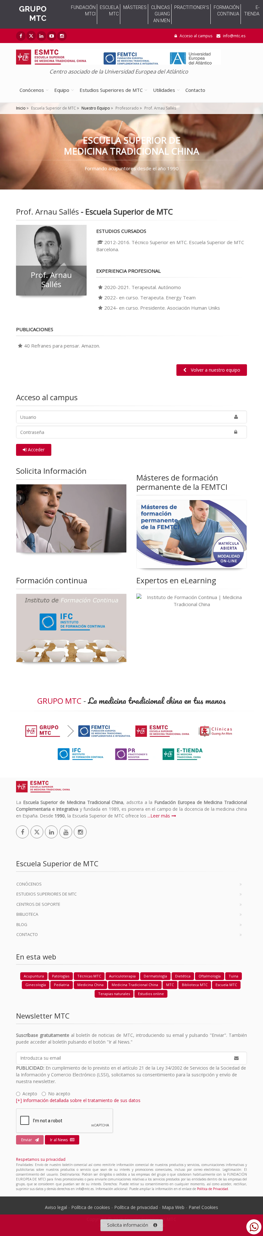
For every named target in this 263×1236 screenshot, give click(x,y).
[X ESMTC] (31, 35)
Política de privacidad (136, 1207)
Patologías (60, 976)
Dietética (183, 976)
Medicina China (90, 984)
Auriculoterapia (122, 976)
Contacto (195, 90)
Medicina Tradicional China (135, 984)
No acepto (59, 1093)
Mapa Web (173, 1207)
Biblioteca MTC (195, 984)
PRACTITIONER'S (191, 7)
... (149, 816)
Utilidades (164, 90)
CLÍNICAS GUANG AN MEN (160, 14)
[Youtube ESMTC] (51, 36)
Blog (21, 924)
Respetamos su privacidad (40, 1159)
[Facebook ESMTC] (21, 36)
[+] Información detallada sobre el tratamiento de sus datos (78, 1100)
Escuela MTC (226, 984)
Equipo (61, 90)
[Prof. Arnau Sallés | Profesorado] (51, 260)
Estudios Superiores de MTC (111, 90)
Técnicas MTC (89, 976)
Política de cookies (90, 1207)
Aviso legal (56, 1207)
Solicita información (127, 1225)
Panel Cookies (203, 1207)
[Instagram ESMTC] (62, 36)
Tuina (233, 976)
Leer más (160, 816)
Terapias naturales (114, 993)
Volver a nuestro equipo (215, 370)
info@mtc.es (234, 36)
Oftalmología (210, 976)
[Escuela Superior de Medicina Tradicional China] (118, 55)
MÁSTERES (135, 7)
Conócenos (32, 90)
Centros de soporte (38, 904)
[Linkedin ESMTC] (41, 36)
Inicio (21, 108)
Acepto (29, 1093)
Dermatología (155, 976)
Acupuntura (34, 976)
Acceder (36, 449)
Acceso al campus (195, 36)
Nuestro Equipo (95, 108)
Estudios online (151, 993)
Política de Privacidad (212, 1189)
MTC (170, 984)
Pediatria (61, 984)
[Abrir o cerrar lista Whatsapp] (253, 1226)
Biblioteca (27, 914)
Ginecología (35, 984)
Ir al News (59, 1140)
